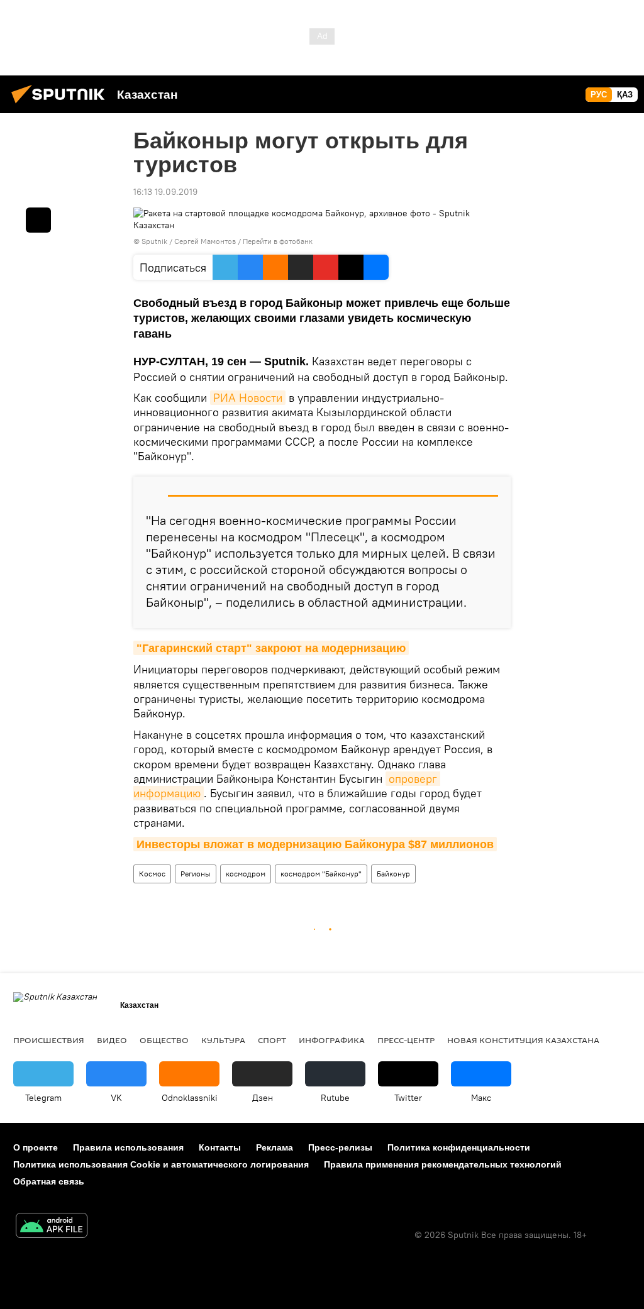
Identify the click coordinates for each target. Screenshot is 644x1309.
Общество (164, 1040)
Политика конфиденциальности (458, 1147)
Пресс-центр (406, 1040)
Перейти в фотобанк (278, 241)
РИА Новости (247, 397)
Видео (112, 1040)
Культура (223, 1040)
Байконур (393, 873)
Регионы (195, 873)
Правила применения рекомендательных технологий (443, 1164)
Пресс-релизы (340, 1147)
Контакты (220, 1147)
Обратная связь (48, 1181)
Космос (152, 873)
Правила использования (128, 1147)
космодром (245, 873)
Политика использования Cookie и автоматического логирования (161, 1164)
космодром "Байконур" (321, 873)
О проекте (35, 1147)
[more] (38, 220)
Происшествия (48, 1040)
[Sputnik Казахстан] (61, 105)
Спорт (272, 1040)
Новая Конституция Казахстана (523, 1040)
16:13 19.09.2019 (165, 191)
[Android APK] (51, 1227)
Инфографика (332, 1040)
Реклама (274, 1147)
